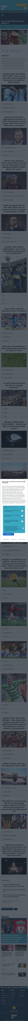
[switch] (22, 511)
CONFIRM (8, 534)
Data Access (14, 539)
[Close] (25, 481)
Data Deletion (6, 539)
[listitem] (14, 507)
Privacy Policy (22, 539)
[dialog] (14, 510)
